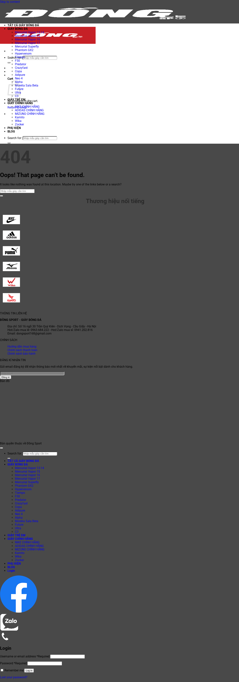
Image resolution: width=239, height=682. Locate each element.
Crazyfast (21, 68)
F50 (17, 60)
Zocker (19, 124)
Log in (29, 670)
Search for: (14, 57)
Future (19, 524)
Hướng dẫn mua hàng (21, 346)
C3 (16, 96)
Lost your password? (13, 677)
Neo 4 (19, 78)
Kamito (19, 117)
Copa (18, 71)
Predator (20, 64)
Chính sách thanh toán (22, 350)
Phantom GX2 (24, 50)
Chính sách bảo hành (21, 353)
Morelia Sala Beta (26, 85)
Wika (18, 121)
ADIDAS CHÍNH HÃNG (29, 110)
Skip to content (10, 2)
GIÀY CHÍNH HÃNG (20, 103)
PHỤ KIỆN (14, 128)
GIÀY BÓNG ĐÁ (17, 29)
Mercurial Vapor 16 (27, 39)
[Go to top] (1, 448)
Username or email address (24, 656)
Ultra (18, 528)
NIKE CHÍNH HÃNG (27, 106)
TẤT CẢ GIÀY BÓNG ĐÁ (23, 25)
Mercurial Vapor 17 (27, 43)
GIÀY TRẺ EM (16, 99)
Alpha (19, 517)
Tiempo (20, 57)
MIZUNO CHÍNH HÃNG (29, 114)
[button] (8, 51)
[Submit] (8, 62)
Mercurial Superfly (27, 46)
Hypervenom (23, 53)
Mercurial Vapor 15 (27, 36)
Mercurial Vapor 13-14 (29, 32)
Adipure (20, 75)
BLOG (11, 131)
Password (13, 663)
